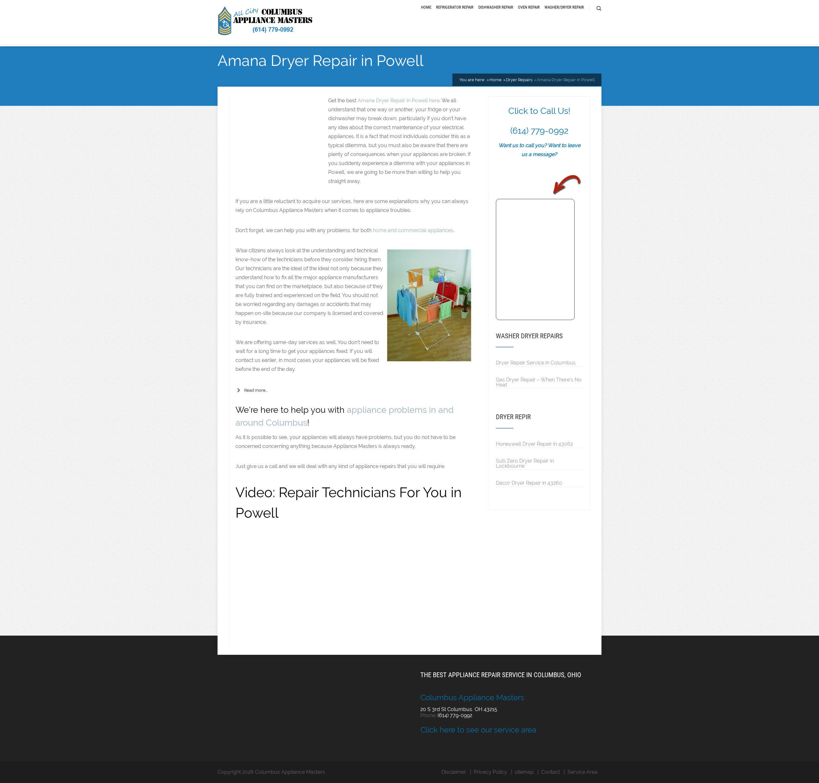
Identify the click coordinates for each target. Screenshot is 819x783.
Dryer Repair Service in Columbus (536, 362)
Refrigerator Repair (454, 7)
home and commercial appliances (413, 230)
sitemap (524, 772)
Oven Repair (529, 7)
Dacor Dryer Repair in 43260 (529, 483)
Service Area (583, 772)
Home (426, 7)
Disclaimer (453, 772)
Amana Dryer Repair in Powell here (399, 101)
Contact (550, 772)
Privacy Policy (490, 772)
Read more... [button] (255, 390)
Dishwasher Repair (495, 7)
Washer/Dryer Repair (564, 7)
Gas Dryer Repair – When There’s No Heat (539, 382)
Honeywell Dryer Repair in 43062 (534, 444)
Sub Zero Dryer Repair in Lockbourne (525, 463)
